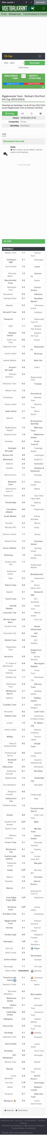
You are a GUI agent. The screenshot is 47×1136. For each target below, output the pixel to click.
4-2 (23, 448)
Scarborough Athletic (36, 566)
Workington (39, 260)
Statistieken (23, 67)
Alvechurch (38, 767)
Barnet (37, 984)
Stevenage (8, 966)
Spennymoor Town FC (36, 892)
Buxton (37, 280)
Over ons (19, 1120)
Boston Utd (8, 455)
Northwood (8, 496)
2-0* (23, 870)
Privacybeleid (30, 1120)
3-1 (23, 76)
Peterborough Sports (37, 809)
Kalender (10, 1110)
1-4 (23, 434)
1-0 (23, 555)
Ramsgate (38, 785)
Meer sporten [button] (7, 2)
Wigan (37, 948)
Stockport (38, 1037)
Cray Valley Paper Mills (11, 898)
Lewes (37, 267)
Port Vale (38, 966)
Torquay (38, 384)
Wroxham (38, 475)
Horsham (9, 523)
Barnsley (37, 971)
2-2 (23, 305)
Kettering (8, 555)
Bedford (9, 464)
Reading (37, 1033)
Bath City (38, 360)
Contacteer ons (6, 1120)
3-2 (23, 548)
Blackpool (8, 1101)
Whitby (10, 737)
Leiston (9, 723)
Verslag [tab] (10, 113)
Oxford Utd (8, 1026)
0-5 (23, 294)
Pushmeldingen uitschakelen (23, 1128)
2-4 (23, 684)
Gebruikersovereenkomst (12, 1126)
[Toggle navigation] (39, 56)
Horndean (9, 441)
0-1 (23, 298)
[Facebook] (26, 2)
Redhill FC (38, 459)
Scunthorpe (8, 397)
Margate (9, 305)
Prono (4, 14)
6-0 (23, 934)
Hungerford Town (36, 651)
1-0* (23, 897)
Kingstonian (39, 509)
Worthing (38, 771)
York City (9, 948)
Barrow (37, 998)
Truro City (38, 619)
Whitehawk (8, 459)
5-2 (23, 767)
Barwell (10, 418)
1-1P (23, 1082)
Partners (23, 1123)
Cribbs (37, 367)
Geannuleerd (23, 971)
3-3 (23, 374)
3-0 (23, 312)
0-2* (23, 822)
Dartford (9, 698)
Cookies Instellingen (35, 1126)
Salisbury (38, 294)
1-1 (23, 253)
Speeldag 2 (25, 125)
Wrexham (8, 1051)
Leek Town (39, 712)
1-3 (23, 273)
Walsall (37, 1062)
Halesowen (8, 767)
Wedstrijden (35, 63)
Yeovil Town (39, 1051)
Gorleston (38, 464)
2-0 (23, 280)
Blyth (11, 326)
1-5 (23, 390)
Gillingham (8, 1019)
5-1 (23, 1005)
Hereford (8, 656)
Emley (36, 527)
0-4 (23, 663)
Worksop (38, 354)
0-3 (23, 353)
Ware (10, 578)
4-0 (23, 455)
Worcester (8, 712)
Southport (38, 312)
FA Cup (23, 122)
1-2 (23, 266)
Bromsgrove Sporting (36, 422)
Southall (9, 468)
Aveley (37, 340)
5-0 (23, 1055)
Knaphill (9, 592)
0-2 (23, 712)
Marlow (37, 523)
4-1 (23, 613)
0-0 (23, 340)
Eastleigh (8, 1033)
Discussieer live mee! (13, 141)
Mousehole (8, 294)
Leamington (39, 455)
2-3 (23, 287)
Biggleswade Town (36, 378)
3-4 (23, 881)
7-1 (23, 599)
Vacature (41, 1120)
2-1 (23, 319)
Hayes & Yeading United (10, 744)
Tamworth (8, 319)
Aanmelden (40, 2)
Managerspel (15, 14)
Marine (37, 489)
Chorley (37, 534)
